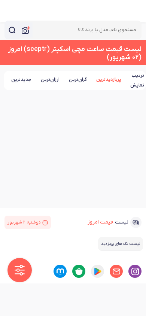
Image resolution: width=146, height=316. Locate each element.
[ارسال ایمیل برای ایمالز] (116, 271)
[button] (19, 270)
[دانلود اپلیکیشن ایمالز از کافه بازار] (78, 271)
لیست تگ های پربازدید (120, 243)
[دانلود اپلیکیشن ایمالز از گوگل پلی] (97, 271)
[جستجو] (11, 30)
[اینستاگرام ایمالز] (135, 271)
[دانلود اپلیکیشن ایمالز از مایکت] (60, 271)
